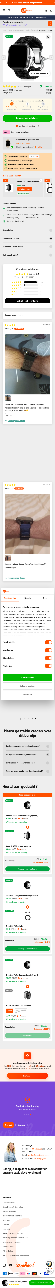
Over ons (21, 1125)
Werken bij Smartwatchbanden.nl (16, 1255)
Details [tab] (27, 598)
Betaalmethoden (9, 1211)
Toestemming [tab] (10, 598)
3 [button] (28, 718)
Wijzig (40, 147)
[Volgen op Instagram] (4, 1265)
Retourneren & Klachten (12, 1216)
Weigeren (27, 694)
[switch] (48, 650)
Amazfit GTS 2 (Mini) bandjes (28, 30)
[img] (10, 325)
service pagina (40, 1158)
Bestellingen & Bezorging (13, 1207)
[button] (10, 86)
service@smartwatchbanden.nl (40, 1155)
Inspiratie (6, 1229)
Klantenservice (9, 1202)
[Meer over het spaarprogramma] (37, 126)
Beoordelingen (8, 1246)
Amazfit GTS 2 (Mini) (22, 143)
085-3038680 (37, 1149)
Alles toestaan (27, 677)
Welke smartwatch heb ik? (16, 25)
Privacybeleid (8, 1251)
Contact (8, 1125)
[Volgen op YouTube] (11, 1265)
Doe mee (26, 1076)
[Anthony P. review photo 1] (27, 364)
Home (4, 30)
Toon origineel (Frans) (16, 420)
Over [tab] (45, 598)
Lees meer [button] (9, 415)
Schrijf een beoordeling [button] (27, 301)
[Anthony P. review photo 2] (8, 398)
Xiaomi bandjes (13, 30)
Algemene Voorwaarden (12, 1242)
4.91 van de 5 (34, 274)
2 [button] (24, 718)
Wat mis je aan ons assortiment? (15, 1238)
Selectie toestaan (27, 686)
